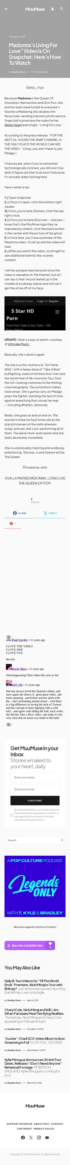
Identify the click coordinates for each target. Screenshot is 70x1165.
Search (62, 840)
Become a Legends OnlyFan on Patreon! (35, 927)
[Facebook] (23, 1137)
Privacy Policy (44, 1128)
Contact (57, 1124)
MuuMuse (35, 9)
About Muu (41, 1124)
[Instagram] (39, 1137)
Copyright (24, 1128)
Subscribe (35, 800)
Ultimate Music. (19, 344)
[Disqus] (35, 579)
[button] (6, 9)
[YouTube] (47, 1137)
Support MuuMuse (20, 1124)
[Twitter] (31, 1137)
